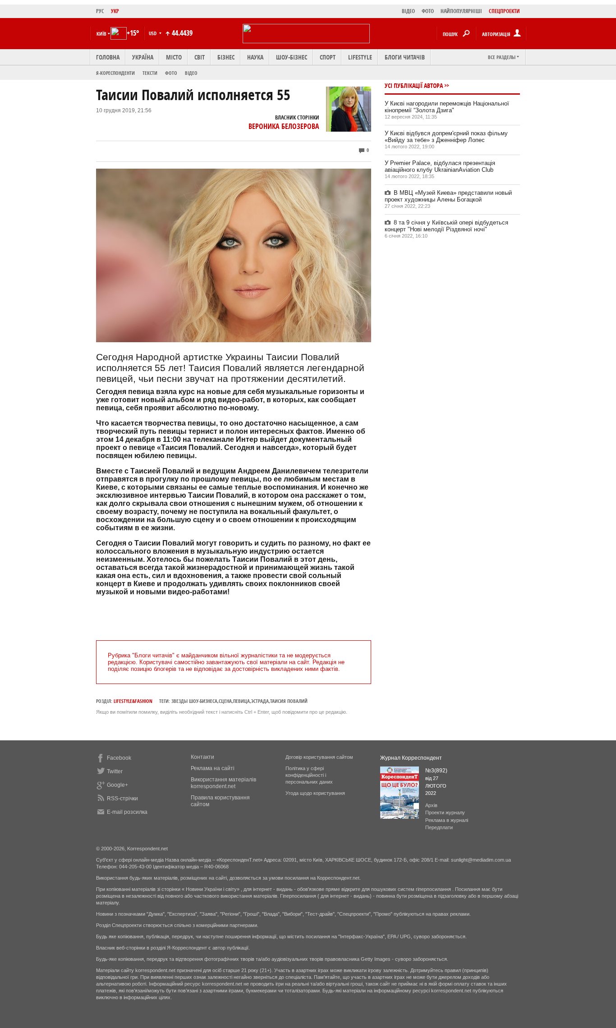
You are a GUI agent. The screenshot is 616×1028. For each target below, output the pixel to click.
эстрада (260, 701)
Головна (108, 57)
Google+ (117, 785)
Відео (191, 72)
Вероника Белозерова (283, 126)
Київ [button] (101, 33)
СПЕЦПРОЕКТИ (504, 11)
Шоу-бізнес (291, 57)
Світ (199, 57)
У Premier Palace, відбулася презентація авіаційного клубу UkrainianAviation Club (440, 166)
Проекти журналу (445, 812)
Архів (431, 805)
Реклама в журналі (446, 820)
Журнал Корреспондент (411, 758)
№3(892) (436, 770)
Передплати (439, 827)
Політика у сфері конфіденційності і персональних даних (309, 775)
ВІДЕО (408, 11)
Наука (255, 57)
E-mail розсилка (127, 812)
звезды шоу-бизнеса (194, 701)
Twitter (115, 771)
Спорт (328, 57)
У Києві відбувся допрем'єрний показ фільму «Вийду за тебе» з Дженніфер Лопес (446, 136)
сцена (225, 701)
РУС (100, 11)
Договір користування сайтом (319, 757)
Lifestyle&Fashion (133, 701)
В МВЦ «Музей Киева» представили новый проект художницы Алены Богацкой (448, 196)
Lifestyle (360, 57)
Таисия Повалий (289, 701)
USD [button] (153, 33)
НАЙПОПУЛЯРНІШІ (461, 11)
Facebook (119, 758)
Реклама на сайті (212, 768)
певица (241, 701)
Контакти (202, 757)
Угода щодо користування (315, 793)
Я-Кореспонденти (115, 72)
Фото (171, 72)
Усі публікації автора (414, 85)
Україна (142, 57)
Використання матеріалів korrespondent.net (223, 782)
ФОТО (428, 11)
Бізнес (225, 57)
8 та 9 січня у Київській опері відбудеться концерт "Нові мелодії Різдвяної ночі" (446, 226)
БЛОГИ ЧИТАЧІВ (405, 57)
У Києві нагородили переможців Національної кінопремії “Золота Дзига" (447, 107)
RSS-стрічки (122, 798)
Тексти (150, 72)
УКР (115, 11)
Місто (174, 57)
